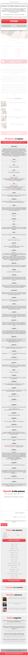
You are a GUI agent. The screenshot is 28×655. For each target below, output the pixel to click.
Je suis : (5, 532)
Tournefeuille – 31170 (14, 578)
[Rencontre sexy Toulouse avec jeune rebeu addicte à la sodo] (5, 600)
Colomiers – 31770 (14, 552)
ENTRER (14, 21)
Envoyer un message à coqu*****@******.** (14, 142)
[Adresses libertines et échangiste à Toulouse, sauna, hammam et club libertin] (22, 631)
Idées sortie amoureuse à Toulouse (14, 639)
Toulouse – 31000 (14, 576)
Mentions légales (10, 650)
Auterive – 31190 (14, 544)
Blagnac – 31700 (14, 548)
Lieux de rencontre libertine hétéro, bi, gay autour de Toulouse (14, 634)
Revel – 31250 (14, 567)
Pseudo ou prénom (19, 512)
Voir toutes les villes (14, 581)
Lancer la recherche (14, 540)
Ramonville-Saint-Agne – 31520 (14, 565)
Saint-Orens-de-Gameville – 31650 (14, 573)
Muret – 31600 (14, 561)
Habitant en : (5, 536)
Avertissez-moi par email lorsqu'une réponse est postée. (15, 521)
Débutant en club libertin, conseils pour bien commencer (14, 621)
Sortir (14, 25)
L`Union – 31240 (14, 559)
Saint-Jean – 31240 (14, 571)
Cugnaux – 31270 (14, 554)
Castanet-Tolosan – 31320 (14, 550)
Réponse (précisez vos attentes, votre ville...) (14, 496)
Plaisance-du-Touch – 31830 (14, 563)
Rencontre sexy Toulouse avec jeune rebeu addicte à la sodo (16, 598)
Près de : (5, 537)
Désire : (5, 533)
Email (19, 517)
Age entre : (5, 535)
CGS (16, 650)
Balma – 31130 (14, 546)
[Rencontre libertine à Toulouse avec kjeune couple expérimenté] (5, 611)
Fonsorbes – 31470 (14, 556)
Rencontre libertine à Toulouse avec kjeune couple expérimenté (17, 609)
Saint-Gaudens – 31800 (14, 569)
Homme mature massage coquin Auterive (16, 603)
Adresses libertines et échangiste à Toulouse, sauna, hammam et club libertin (14, 627)
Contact (19, 650)
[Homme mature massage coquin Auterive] (5, 606)
